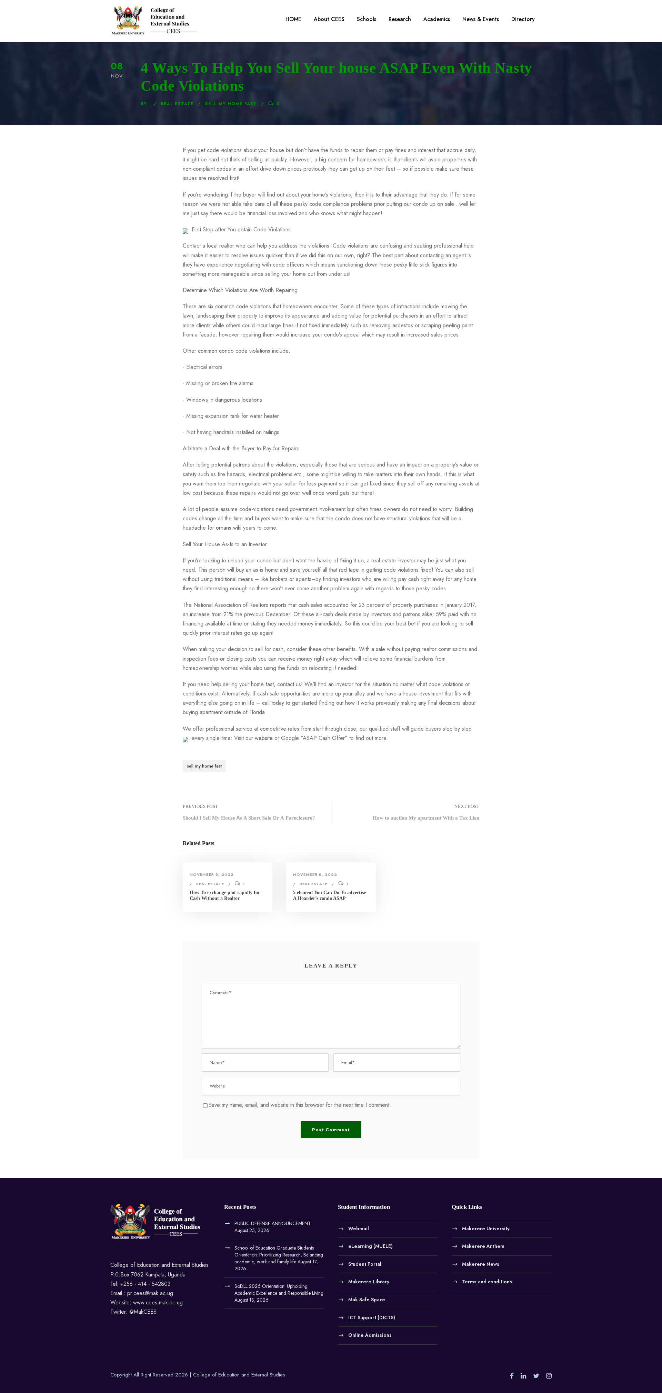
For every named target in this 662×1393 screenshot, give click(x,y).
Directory (523, 19)
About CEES (329, 19)
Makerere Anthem (483, 1246)
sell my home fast (231, 103)
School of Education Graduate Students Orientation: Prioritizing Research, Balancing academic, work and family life (278, 1254)
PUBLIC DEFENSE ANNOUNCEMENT (272, 1223)
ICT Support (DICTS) (371, 1317)
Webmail (358, 1228)
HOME (293, 19)
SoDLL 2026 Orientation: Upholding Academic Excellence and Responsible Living (278, 1289)
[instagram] (549, 1376)
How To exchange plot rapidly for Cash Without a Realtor (225, 895)
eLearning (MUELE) (370, 1246)
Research (400, 19)
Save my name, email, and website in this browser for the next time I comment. (300, 1105)
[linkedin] (523, 1376)
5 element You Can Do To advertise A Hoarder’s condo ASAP (329, 895)
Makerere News (480, 1263)
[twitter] (536, 1376)
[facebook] (512, 1376)
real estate (177, 103)
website (264, 738)
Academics (436, 19)
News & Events (480, 19)
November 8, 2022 (212, 874)
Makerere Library (368, 1281)
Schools (366, 19)
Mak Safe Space (366, 1299)
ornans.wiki (228, 528)
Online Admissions (370, 1335)
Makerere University (486, 1228)
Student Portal (364, 1263)
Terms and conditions (487, 1281)
